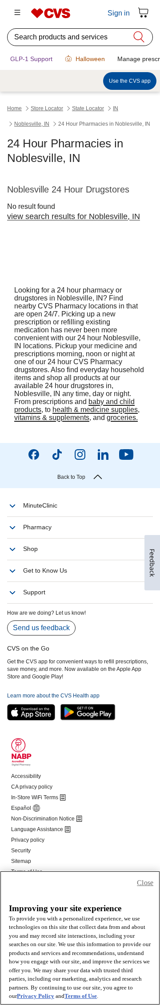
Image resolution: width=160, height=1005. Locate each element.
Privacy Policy (35, 996)
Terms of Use (80, 996)
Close (145, 882)
